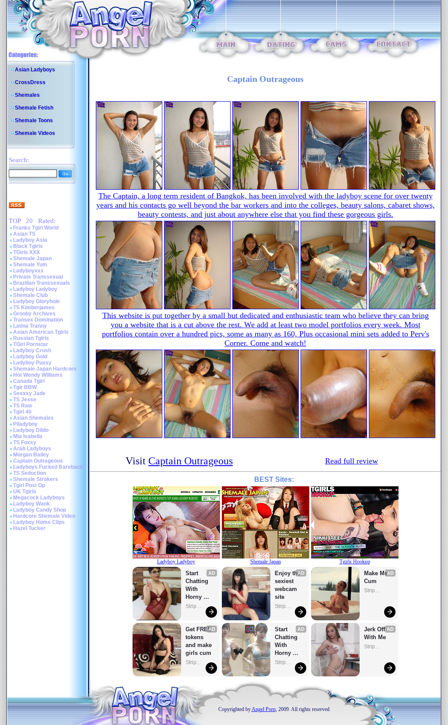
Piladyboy (25, 424)
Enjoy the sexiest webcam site (288, 585)
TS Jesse (24, 399)
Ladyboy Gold (30, 357)
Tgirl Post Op (29, 485)
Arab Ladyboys (32, 449)
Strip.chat (194, 606)
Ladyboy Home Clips (39, 522)
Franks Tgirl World (36, 228)
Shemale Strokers (35, 479)
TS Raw (22, 406)
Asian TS (24, 234)
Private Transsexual (38, 277)
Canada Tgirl (29, 381)
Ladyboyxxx (28, 271)
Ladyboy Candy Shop (39, 510)
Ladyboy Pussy (32, 363)
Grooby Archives (34, 314)
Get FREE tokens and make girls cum (199, 641)
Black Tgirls (28, 246)
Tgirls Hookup (355, 562)
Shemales (27, 95)
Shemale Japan (32, 258)
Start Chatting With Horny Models (198, 585)
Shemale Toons (34, 120)
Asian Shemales (33, 418)
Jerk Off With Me (375, 633)
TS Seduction (29, 473)
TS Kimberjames (34, 307)
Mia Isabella (27, 436)
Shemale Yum (30, 265)
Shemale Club (30, 295)
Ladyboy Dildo (31, 430)
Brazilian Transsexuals (41, 283)
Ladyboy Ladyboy (35, 289)
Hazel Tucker (29, 528)
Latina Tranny (30, 326)
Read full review (351, 460)
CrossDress (30, 82)
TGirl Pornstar (30, 344)
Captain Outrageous (38, 461)
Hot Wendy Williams (38, 375)
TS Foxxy (24, 442)
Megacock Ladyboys (39, 498)
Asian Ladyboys (35, 70)
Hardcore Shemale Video (44, 516)
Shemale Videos (35, 133)
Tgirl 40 (22, 412)
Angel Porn (264, 709)
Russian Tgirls (31, 338)
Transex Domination (38, 320)
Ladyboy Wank (31, 504)
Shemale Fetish (34, 108)
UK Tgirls (24, 491)
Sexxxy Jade (29, 393)
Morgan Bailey (31, 455)
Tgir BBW (25, 387)
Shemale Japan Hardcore (45, 369)
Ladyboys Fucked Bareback (48, 467)
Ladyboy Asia (30, 240)
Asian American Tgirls (41, 332)
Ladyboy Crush (32, 350)
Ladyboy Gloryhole (36, 301)
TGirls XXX (26, 252)
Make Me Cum (376, 577)
